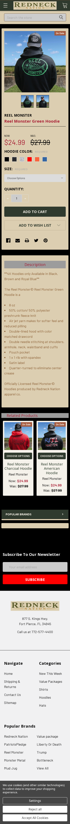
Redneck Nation (16, 736)
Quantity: (14, 189)
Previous (58, 415)
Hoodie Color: (26, 151)
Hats (42, 705)
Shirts (43, 689)
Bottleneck (45, 760)
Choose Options (18, 456)
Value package (47, 736)
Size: (16, 168)
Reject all (35, 809)
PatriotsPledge (15, 744)
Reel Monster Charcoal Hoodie (18, 466)
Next (63, 415)
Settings (35, 801)
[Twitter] (36, 240)
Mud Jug (10, 768)
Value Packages (50, 681)
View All (42, 768)
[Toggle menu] (5, 5)
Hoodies (45, 697)
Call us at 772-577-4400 (35, 632)
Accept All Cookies (35, 818)
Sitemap (10, 702)
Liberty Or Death (49, 744)
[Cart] (65, 5)
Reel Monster (14, 752)
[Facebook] (8, 240)
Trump (42, 752)
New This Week (50, 673)
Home (8, 673)
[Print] (27, 240)
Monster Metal (14, 760)
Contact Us (12, 694)
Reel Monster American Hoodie (52, 468)
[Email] (18, 240)
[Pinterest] (46, 240)
